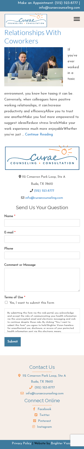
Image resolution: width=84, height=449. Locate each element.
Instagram (44, 427)
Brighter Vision (61, 443)
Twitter (44, 415)
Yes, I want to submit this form (32, 303)
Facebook (44, 409)
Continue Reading (39, 134)
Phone (8, 248)
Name (9, 216)
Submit (12, 341)
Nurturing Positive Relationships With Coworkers (32, 32)
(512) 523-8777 (66, 3)
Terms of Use (14, 297)
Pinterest (44, 421)
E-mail (9, 232)
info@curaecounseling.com (59, 8)
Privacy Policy (21, 443)
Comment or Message (20, 265)
